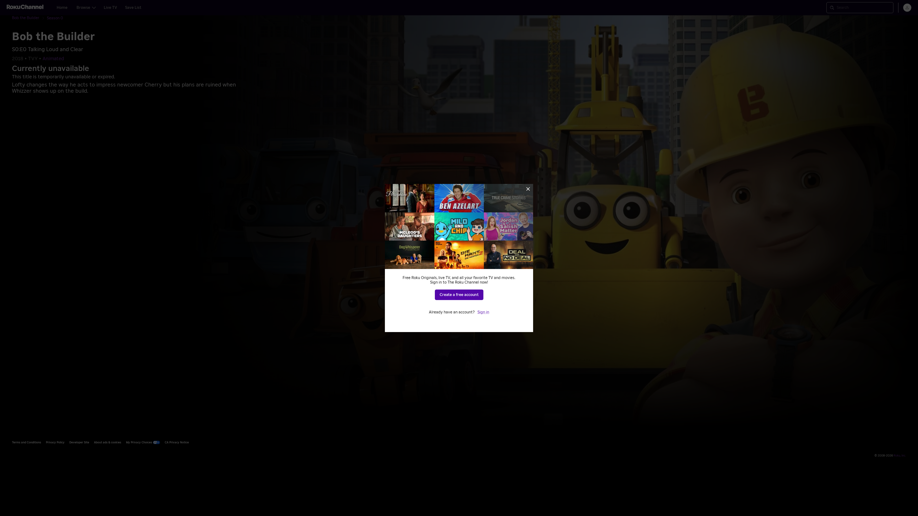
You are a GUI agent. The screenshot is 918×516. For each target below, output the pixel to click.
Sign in (483, 312)
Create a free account (459, 295)
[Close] (528, 189)
